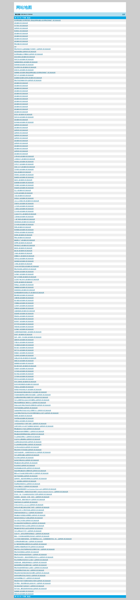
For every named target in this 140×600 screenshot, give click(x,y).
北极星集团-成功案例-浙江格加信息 (24, 311)
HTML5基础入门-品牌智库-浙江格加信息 (26, 486)
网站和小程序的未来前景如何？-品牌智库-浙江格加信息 (30, 554)
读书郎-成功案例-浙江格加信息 (23, 282)
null (15, 46)
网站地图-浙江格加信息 (21, 44)
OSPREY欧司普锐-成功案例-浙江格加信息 (26, 266)
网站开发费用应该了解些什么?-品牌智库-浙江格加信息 (30, 402)
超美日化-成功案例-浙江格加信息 (24, 70)
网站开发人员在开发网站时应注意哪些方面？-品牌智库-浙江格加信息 (34, 549)
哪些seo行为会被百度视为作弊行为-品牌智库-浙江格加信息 (31, 473)
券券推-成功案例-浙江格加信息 (23, 235)
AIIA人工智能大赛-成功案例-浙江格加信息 (26, 201)
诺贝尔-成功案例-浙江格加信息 (23, 114)
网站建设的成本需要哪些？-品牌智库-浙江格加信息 (29, 431)
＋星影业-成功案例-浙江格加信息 (24, 209)
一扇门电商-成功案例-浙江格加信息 (24, 219)
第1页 (28, 18)
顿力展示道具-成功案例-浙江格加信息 (25, 366)
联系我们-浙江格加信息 (21, 31)
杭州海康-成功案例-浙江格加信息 (24, 122)
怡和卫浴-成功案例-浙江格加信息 (24, 59)
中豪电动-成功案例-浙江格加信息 (24, 421)
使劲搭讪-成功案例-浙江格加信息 (24, 161)
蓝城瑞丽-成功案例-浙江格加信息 (24, 182)
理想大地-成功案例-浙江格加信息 (24, 594)
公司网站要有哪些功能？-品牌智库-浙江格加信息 (28, 541)
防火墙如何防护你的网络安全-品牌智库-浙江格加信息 (29, 523)
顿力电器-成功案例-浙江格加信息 (24, 374)
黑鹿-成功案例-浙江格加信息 (22, 227)
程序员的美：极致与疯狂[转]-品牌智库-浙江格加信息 (29, 499)
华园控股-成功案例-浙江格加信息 (24, 326)
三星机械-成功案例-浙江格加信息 (24, 216)
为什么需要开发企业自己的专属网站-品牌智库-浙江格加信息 (31, 400)
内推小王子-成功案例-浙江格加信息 (24, 167)
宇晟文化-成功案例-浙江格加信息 (24, 342)
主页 (123, 14)
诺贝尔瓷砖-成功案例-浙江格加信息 (24, 57)
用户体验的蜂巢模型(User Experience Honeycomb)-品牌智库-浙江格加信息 (35, 489)
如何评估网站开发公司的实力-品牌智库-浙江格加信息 (29, 575)
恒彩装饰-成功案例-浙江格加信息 (24, 271)
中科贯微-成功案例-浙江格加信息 (24, 418)
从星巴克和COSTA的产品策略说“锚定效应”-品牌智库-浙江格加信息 (33, 426)
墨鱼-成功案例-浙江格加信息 (22, 237)
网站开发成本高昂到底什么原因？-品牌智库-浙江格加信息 (31, 567)
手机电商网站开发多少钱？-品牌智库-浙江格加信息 (29, 570)
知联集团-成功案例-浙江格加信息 (24, 261)
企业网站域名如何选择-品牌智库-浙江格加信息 (27, 442)
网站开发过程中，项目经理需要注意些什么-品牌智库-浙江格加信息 (33, 557)
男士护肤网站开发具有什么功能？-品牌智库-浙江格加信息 (31, 560)
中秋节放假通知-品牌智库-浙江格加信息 (26, 408)
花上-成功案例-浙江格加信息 (22, 190)
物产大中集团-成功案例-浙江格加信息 (25, 277)
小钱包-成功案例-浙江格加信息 (23, 253)
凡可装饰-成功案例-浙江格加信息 (24, 371)
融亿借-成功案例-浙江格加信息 (23, 250)
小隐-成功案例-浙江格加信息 (22, 195)
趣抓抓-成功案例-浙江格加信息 (23, 248)
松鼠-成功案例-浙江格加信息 (22, 172)
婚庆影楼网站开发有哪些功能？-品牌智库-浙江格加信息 (30, 565)
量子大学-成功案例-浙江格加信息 (24, 75)
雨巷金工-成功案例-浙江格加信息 (24, 285)
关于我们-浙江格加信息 (21, 25)
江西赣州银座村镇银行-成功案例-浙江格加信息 (27, 332)
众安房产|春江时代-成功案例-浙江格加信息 (26, 279)
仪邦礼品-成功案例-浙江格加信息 (24, 258)
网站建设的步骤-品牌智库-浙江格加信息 (26, 463)
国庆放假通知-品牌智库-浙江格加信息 (25, 51)
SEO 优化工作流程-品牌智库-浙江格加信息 (26, 520)
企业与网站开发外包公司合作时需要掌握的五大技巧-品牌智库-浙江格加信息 (36, 413)
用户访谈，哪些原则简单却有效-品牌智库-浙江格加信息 (30, 588)
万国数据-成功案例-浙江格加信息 (24, 303)
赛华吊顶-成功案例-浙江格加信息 (24, 379)
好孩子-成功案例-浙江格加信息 (23, 334)
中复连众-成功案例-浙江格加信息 (24, 387)
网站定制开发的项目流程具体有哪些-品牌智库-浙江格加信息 (31, 573)
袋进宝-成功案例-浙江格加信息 (23, 180)
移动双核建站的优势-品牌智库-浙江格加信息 (27, 468)
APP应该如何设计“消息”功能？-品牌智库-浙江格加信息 (30, 423)
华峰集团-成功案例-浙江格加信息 (24, 287)
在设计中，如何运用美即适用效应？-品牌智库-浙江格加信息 (31, 533)
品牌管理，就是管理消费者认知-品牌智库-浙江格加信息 (30, 478)
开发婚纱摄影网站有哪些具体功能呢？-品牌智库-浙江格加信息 (32, 395)
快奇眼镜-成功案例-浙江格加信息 (24, 230)
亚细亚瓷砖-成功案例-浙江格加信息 (24, 290)
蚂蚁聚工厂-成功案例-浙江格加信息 (24, 240)
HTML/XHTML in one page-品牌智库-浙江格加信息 (28, 505)
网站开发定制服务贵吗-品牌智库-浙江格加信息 (27, 80)
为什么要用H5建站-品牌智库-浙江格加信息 (26, 455)
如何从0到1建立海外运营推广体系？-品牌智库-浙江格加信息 (31, 507)
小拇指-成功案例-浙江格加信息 (23, 264)
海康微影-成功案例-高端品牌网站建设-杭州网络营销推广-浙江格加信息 (34, 72)
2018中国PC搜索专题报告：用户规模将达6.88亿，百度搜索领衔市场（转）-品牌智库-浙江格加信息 (43, 539)
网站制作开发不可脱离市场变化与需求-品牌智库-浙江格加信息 (32, 581)
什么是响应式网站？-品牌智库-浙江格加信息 (27, 436)
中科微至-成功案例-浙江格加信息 (24, 185)
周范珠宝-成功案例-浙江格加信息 (24, 175)
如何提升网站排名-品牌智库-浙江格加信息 (26, 460)
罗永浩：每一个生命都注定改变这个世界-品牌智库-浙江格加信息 (33, 494)
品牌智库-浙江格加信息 (21, 28)
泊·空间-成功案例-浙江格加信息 (23, 193)
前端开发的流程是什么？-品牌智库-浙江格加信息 (28, 512)
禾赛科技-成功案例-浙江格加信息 (24, 308)
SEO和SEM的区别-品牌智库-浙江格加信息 (26, 447)
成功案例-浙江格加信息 (21, 23)
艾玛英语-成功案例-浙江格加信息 (24, 169)
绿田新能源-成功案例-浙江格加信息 (24, 222)
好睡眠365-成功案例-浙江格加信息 (24, 256)
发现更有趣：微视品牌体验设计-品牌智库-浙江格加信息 (30, 562)
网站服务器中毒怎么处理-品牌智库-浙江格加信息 (28, 528)
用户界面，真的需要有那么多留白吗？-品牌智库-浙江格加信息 (32, 583)
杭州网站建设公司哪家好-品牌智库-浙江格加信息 (28, 54)
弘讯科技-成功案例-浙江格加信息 (24, 355)
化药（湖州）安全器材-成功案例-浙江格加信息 (27, 337)
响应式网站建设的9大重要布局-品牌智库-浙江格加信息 (30, 471)
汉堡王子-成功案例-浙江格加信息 (24, 164)
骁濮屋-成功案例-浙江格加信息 (23, 416)
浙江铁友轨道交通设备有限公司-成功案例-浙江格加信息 (30, 392)
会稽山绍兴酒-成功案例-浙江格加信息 (25, 358)
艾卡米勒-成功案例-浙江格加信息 (24, 211)
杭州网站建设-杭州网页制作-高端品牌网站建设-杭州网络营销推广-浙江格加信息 (37, 20)
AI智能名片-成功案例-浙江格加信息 (24, 159)
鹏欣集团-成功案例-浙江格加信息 (24, 295)
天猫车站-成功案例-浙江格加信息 (24, 203)
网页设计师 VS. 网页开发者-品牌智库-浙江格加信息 (29, 510)
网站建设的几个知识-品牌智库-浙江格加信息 (27, 429)
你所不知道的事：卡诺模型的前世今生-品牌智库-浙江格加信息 (32, 452)
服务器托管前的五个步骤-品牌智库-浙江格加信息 (28, 518)
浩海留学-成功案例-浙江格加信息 (24, 368)
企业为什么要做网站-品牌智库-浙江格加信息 (27, 439)
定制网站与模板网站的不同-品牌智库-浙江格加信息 (29, 546)
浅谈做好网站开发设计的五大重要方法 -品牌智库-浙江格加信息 (32, 410)
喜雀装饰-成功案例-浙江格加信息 (24, 188)
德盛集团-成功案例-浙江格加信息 (24, 363)
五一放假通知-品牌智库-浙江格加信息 (25, 481)
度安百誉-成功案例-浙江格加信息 (24, 319)
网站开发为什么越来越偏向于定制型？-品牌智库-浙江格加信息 (32, 49)
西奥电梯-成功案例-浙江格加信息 (24, 64)
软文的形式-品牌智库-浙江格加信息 (24, 465)
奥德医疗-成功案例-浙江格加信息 (24, 353)
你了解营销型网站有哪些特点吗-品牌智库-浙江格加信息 (30, 544)
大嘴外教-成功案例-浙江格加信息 (24, 298)
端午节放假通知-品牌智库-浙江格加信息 (26, 476)
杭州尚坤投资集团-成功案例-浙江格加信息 (26, 384)
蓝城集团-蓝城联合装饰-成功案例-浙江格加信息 (28, 78)
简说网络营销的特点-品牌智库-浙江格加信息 (27, 484)
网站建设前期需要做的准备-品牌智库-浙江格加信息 (29, 434)
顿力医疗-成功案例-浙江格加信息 (24, 347)
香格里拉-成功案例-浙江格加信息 (24, 316)
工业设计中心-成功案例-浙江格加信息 (25, 214)
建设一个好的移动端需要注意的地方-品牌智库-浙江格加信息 (31, 536)
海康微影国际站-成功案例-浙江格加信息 (26, 62)
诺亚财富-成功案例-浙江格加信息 (24, 313)
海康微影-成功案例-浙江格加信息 (24, 591)
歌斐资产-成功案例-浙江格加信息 (24, 321)
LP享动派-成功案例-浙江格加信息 (24, 156)
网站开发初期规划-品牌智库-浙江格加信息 (26, 552)
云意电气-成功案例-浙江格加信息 (24, 305)
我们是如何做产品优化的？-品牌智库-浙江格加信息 (29, 586)
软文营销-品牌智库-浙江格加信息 (24, 457)
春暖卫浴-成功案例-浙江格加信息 (24, 361)
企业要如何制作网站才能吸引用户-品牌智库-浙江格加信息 (31, 397)
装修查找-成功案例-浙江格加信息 (24, 177)
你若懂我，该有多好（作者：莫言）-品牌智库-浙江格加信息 (31, 497)
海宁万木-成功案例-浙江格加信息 (24, 350)
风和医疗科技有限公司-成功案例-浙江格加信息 (27, 389)
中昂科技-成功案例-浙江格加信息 (24, 232)
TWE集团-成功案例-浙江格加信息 (24, 345)
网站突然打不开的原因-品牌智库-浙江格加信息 (27, 450)
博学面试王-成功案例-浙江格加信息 (24, 245)
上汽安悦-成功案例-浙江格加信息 (24, 206)
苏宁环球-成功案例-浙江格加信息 (24, 324)
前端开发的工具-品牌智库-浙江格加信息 (26, 502)
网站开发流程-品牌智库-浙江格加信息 (25, 269)
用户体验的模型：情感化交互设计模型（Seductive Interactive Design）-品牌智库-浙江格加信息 (41, 491)
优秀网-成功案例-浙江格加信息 (23, 243)
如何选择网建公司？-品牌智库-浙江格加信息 (27, 578)
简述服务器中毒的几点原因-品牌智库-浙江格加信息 (29, 526)
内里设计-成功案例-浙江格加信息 (24, 198)
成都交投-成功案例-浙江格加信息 (24, 340)
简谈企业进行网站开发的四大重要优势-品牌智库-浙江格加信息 (32, 405)
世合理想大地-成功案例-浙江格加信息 (25, 67)
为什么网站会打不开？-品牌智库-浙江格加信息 (27, 531)
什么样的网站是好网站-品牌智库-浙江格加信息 (27, 444)
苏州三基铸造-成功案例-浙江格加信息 (25, 381)
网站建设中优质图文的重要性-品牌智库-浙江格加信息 (29, 515)
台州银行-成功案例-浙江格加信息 (24, 274)
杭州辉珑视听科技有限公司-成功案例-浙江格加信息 (29, 292)
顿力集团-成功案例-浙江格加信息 (24, 300)
